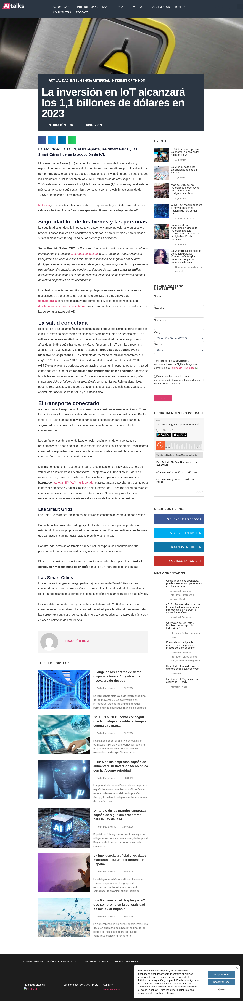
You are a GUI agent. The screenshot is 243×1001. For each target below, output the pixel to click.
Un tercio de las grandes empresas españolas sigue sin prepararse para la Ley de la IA (119, 815)
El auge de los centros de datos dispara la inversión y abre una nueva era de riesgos (117, 676)
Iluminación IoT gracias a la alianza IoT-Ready (182, 680)
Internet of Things (128, 80)
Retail (182, 599)
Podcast (82, 12)
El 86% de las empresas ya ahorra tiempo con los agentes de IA (185, 152)
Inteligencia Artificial (92, 7)
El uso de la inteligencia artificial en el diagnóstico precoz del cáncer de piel (180, 645)
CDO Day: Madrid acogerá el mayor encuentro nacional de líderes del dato (186, 209)
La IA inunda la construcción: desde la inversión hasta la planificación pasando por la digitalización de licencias (185, 232)
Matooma (44, 205)
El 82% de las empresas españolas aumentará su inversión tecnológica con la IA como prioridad (120, 766)
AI (176, 160)
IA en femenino (182, 267)
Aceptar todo (221, 974)
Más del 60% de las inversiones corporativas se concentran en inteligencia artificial (185, 189)
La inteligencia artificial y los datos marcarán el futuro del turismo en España (119, 860)
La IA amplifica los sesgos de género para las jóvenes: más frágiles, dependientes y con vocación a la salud (186, 256)
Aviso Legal (105, 961)
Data (120, 7)
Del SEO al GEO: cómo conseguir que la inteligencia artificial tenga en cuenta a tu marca (120, 721)
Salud (197, 661)
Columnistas (62, 12)
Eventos (137, 7)
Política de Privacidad (182, 367)
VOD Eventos (161, 7)
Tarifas (119, 961)
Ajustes (221, 989)
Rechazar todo (221, 981)
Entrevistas (187, 617)
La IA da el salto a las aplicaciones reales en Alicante (184, 169)
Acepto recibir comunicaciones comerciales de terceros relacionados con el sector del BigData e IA (179, 380)
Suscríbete (132, 961)
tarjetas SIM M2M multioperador (74, 482)
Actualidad (61, 7)
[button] (240, 6)
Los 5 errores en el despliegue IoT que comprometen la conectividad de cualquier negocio (119, 905)
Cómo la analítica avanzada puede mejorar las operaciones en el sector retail (184, 583)
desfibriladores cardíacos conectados (61, 306)
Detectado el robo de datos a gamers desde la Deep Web (182, 667)
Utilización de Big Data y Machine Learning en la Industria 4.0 (180, 625)
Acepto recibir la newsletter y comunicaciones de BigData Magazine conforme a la (175, 364)
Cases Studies (190, 657)
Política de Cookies (85, 961)
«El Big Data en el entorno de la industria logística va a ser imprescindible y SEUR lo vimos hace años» (183, 608)
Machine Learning (185, 661)
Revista (180, 7)
